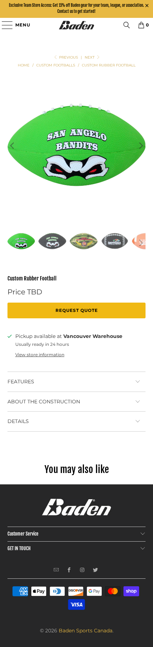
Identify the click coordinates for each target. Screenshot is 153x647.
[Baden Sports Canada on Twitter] (95, 570)
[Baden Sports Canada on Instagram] (82, 570)
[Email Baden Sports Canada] (56, 570)
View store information (39, 354)
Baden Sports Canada (85, 630)
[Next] (140, 146)
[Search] (126, 25)
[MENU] (3, 25)
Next (90, 57)
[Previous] (13, 146)
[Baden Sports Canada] (76, 25)
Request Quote (77, 310)
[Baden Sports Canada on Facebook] (69, 570)
